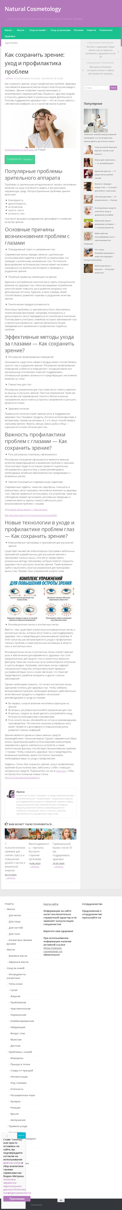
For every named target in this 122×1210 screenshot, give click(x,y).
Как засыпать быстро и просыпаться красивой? (31, 515)
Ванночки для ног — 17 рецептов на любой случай (105, 174)
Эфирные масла (18, 962)
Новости (91, 30)
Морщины (16, 1058)
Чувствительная (20, 1008)
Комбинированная (22, 1021)
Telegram (61, 770)
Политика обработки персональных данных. (12, 1184)
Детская (15, 1045)
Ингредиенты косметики (16, 976)
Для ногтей (16, 927)
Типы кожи (16, 983)
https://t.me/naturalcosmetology (22, 777)
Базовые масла (18, 955)
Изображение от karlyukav (19, 149)
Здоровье (10, 36)
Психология (105, 30)
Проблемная (18, 1002)
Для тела (14, 933)
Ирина (9, 78)
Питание (79, 30)
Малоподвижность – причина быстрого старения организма (39, 851)
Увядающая (17, 1027)
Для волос (15, 915)
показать (27, 159)
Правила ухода (18, 1126)
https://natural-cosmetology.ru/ (52, 949)
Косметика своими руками (19, 941)
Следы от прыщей (21, 1070)
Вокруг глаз (17, 1033)
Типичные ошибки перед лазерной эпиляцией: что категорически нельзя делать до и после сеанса (100, 137)
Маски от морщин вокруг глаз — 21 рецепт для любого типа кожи (106, 187)
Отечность (16, 1089)
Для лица (14, 921)
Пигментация (19, 1076)
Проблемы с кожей (20, 1052)
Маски (8, 30)
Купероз (15, 1101)
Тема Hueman (36, 1205)
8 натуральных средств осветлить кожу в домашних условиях (105, 211)
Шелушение (17, 1120)
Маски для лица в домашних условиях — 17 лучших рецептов (105, 224)
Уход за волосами (61, 30)
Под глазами (18, 1082)
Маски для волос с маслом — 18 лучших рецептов (104, 269)
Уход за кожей (37, 30)
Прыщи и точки (20, 1064)
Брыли (14, 1113)
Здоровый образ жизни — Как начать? (26, 509)
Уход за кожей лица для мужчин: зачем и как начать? (106, 150)
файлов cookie (12, 1162)
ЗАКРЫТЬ (21, 1135)
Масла (20, 30)
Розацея (15, 1107)
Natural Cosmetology (33, 9)
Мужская (15, 1039)
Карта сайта (50, 904)
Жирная (15, 996)
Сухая (14, 990)
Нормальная (18, 1014)
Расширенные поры (22, 1095)
